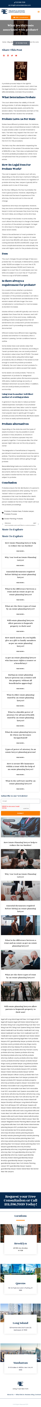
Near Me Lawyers (7, 1171)
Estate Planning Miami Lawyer (25, 1122)
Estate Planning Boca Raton (11, 1119)
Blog (32, 1395)
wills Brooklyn (34, 1116)
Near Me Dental (32, 1169)
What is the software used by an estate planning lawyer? (21, 782)
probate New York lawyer (18, 1077)
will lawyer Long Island (21, 1102)
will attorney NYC (29, 1097)
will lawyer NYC (13, 1105)
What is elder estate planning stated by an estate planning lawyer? (20, 697)
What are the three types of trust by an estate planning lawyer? (20, 607)
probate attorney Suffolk (17, 1055)
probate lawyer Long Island (21, 1063)
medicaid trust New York (15, 1033)
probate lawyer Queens (21, 1066)
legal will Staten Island (22, 1022)
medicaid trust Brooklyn (15, 1030)
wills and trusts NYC (20, 1113)
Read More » (20, 551)
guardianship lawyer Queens (20, 1166)
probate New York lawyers (27, 1127)
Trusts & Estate (17, 11)
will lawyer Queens (27, 1105)
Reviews (28, 1395)
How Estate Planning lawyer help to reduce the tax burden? (20, 544)
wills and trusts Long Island (22, 1110)
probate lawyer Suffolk (25, 1072)
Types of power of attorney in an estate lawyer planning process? (20, 751)
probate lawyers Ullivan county (12, 1075)
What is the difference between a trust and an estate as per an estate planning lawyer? (20, 592)
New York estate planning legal (12, 1038)
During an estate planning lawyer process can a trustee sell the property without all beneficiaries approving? (20, 679)
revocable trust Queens (17, 1091)
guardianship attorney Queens (12, 1155)
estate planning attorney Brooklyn (22, 1141)
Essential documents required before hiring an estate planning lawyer (20, 574)
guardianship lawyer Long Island (20, 1160)
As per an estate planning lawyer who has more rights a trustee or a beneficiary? (20, 660)
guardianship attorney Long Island (13, 1149)
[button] (38, 11)
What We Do (20, 1395)
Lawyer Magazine (7, 1122)
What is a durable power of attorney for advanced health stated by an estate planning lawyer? (20, 716)
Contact (38, 1395)
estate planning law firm (17, 12)
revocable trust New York (20, 1088)
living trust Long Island (16, 1025)
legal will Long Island (8, 1019)
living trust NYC (6, 1027)
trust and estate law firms (10, 1130)
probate (5, 314)
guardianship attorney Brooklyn (19, 1147)
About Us (10, 1395)
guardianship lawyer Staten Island (13, 1169)
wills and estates (8, 92)
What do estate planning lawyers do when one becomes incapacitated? (20, 735)
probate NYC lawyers (14, 1080)
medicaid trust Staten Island (28, 1036)
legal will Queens (7, 1022)
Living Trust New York (20, 1389)
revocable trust (32, 1091)
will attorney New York (14, 1097)
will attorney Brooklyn (18, 1094)
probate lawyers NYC (22, 1069)
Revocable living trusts (10, 466)
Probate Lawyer (28, 511)
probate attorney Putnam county (25, 1050)
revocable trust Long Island (18, 1086)
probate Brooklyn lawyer (16, 1061)
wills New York (15, 1124)
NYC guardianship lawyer (16, 1041)
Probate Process (10, 514)
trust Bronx (5, 1094)
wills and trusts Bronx (24, 1108)
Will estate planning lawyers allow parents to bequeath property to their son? (20, 623)
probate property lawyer (17, 1083)
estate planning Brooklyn (17, 1135)
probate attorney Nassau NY (11, 1047)
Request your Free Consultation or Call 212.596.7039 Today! (20, 1200)
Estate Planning (10, 519)
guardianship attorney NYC (25, 1152)
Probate (7, 511)
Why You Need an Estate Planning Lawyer (20, 559)
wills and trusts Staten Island (17, 1116)
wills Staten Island (27, 1124)
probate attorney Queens (10, 1052)
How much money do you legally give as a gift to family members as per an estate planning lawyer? (20, 642)
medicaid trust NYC (31, 1033)
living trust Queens (19, 1027)
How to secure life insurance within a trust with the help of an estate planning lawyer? (20, 766)
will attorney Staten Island (24, 1099)
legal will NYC (35, 1019)
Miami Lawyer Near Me (30, 1119)
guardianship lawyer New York (12, 1163)
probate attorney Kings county (25, 1044)
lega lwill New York (23, 1019)
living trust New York (32, 1025)
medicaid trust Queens (9, 1036)
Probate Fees (16, 511)
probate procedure (17, 154)
